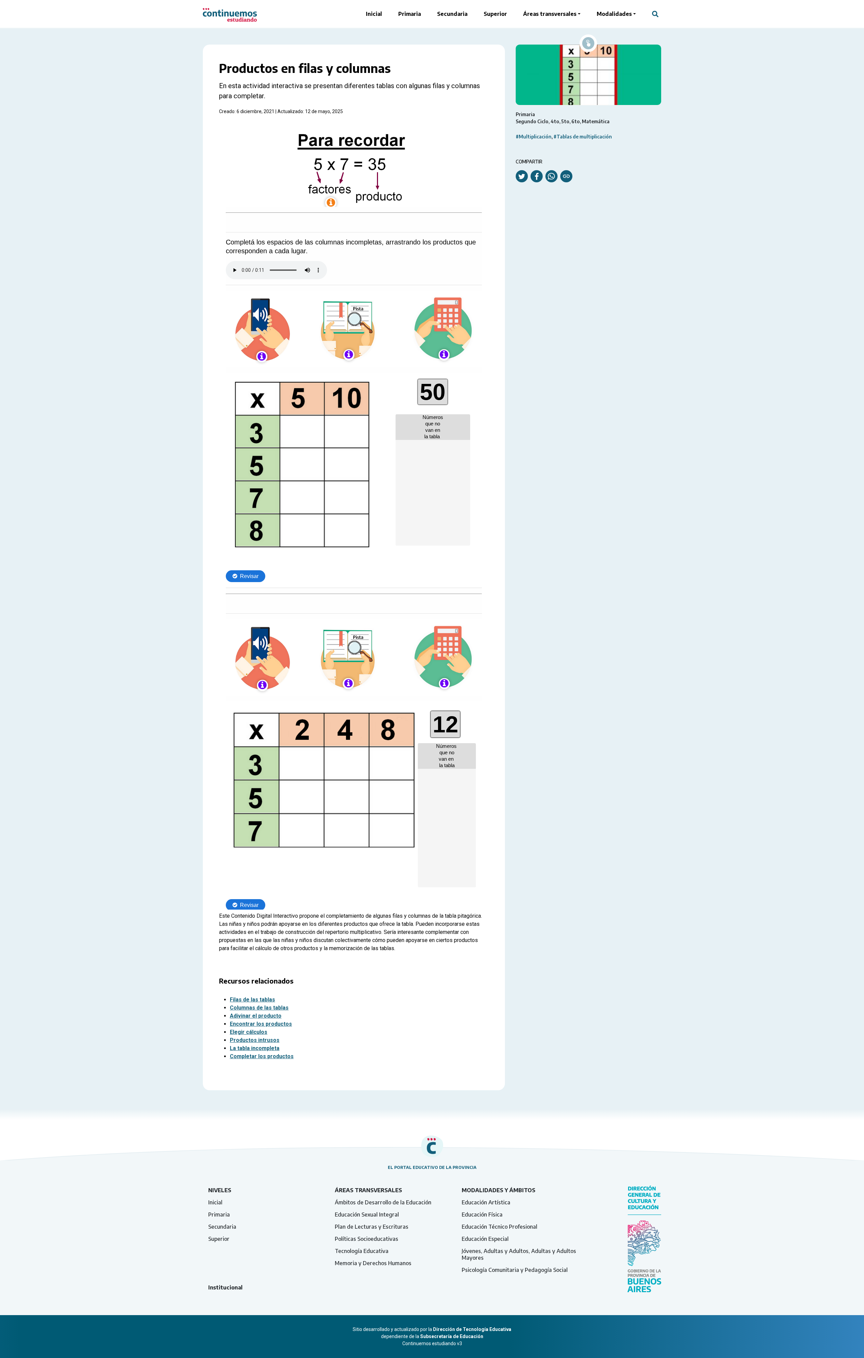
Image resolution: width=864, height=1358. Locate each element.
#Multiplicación (533, 136)
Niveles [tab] (219, 1190)
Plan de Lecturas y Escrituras (371, 1226)
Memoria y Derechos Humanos (373, 1263)
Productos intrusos (254, 1040)
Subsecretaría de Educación (451, 1336)
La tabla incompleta (254, 1048)
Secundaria (452, 13)
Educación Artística (486, 1202)
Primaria (409, 13)
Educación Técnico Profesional (499, 1226)
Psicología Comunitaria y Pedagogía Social (515, 1269)
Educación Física (482, 1214)
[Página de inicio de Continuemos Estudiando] (230, 14)
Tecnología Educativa (361, 1251)
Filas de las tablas (252, 999)
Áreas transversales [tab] (368, 1190)
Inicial (374, 13)
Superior (495, 13)
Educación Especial (485, 1238)
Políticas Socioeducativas (366, 1238)
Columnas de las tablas (259, 1007)
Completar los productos (262, 1056)
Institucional (225, 1287)
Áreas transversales (549, 13)
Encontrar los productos (261, 1024)
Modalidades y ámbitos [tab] (498, 1190)
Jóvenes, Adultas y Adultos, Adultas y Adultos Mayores (519, 1254)
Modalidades (614, 13)
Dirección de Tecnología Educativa (472, 1329)
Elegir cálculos (248, 1032)
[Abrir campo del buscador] (655, 14)
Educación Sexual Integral (367, 1214)
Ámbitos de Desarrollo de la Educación (383, 1202)
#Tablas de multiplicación (583, 136)
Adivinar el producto (255, 1016)
